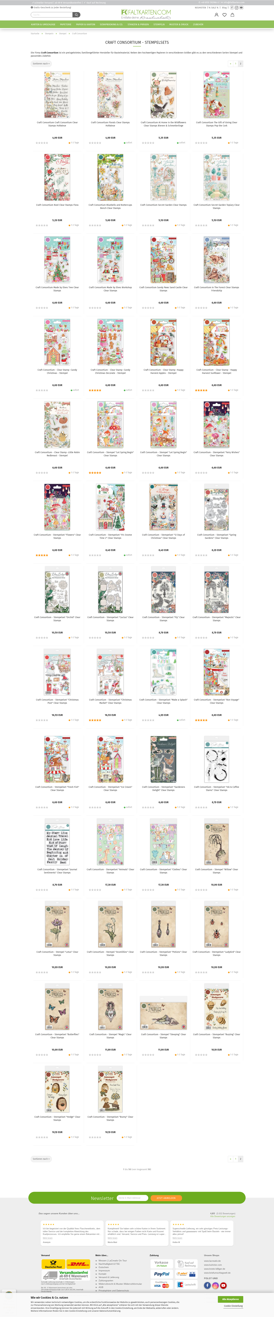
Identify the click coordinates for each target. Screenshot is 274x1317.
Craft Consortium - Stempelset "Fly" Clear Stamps (163, 619)
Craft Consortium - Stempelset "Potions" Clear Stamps (163, 954)
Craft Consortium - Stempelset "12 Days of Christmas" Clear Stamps (163, 536)
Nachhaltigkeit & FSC (109, 1264)
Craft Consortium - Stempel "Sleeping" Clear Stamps (163, 1036)
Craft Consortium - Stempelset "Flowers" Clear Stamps (57, 536)
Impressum (104, 1270)
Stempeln (159, 24)
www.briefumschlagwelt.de (217, 1272)
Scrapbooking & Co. (111, 24)
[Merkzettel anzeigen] (224, 14)
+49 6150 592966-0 (210, 2)
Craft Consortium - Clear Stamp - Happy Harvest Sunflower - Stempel (216, 371)
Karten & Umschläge (43, 24)
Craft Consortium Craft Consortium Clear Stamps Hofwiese (57, 124)
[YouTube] (241, 7)
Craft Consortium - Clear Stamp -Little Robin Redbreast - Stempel (57, 454)
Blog (224, 7)
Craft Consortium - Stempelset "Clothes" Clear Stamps (163, 871)
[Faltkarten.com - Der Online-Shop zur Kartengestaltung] (146, 14)
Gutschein (104, 1267)
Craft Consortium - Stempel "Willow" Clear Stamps (216, 871)
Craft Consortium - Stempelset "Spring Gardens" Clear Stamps (216, 536)
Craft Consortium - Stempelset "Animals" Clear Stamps (110, 871)
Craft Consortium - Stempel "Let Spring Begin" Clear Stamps (110, 454)
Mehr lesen (47, 1238)
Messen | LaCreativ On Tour (113, 1260)
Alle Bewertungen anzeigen (222, 1216)
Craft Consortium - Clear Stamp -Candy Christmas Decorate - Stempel (110, 371)
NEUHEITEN (200, 7)
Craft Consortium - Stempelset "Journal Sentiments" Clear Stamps (57, 871)
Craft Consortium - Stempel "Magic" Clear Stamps (110, 1036)
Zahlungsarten (106, 1280)
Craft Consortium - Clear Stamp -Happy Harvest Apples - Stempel (163, 371)
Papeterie (65, 24)
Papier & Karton (85, 24)
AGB (101, 1287)
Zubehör (198, 24)
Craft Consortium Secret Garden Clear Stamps (163, 205)
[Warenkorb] (232, 14)
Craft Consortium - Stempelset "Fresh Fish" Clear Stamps (57, 789)
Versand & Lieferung (109, 1277)
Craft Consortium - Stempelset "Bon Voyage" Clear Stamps (216, 701)
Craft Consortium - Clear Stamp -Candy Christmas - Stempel (57, 371)
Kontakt (102, 1274)
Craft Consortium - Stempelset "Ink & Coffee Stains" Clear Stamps (216, 789)
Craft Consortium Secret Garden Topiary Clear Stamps (217, 207)
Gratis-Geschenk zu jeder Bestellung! (52, 7)
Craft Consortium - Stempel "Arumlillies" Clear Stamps (110, 954)
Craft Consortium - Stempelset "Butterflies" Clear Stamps (57, 1036)
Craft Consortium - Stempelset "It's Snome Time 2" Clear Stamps (110, 536)
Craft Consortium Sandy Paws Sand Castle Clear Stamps (163, 289)
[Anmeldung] (217, 14)
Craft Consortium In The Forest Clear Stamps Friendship (216, 289)
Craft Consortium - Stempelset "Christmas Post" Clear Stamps (57, 701)
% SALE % (214, 7)
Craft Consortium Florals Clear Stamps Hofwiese (110, 124)
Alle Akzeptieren (230, 1299)
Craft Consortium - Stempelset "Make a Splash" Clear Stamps (163, 701)
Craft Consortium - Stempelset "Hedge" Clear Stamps (57, 1118)
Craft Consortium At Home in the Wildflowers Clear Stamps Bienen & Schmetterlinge (163, 124)
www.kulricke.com (213, 1265)
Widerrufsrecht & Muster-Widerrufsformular (120, 1284)
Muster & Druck (178, 24)
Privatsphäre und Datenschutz (114, 1290)
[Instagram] (236, 7)
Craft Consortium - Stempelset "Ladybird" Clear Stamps (217, 954)
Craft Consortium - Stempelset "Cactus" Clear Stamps (110, 619)
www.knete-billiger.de (214, 1269)
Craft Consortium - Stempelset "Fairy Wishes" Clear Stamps (217, 454)
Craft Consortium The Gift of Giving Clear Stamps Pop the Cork (216, 124)
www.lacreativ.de (212, 1261)
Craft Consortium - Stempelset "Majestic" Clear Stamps (217, 619)
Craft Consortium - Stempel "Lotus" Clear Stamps (57, 954)
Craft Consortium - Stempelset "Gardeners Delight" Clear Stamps (163, 789)
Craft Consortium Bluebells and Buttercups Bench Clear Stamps (110, 207)
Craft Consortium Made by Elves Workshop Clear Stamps (110, 289)
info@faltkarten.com (234, 2)
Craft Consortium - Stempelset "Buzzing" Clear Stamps (216, 1036)
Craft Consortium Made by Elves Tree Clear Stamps (57, 289)
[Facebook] (232, 7)
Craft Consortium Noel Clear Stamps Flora (57, 205)
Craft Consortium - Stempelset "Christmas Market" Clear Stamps (110, 701)
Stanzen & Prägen (138, 24)
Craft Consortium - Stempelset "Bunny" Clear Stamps (110, 1118)
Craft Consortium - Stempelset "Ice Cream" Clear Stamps (110, 789)
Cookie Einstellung (233, 1306)
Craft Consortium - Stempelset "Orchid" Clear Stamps (57, 619)
